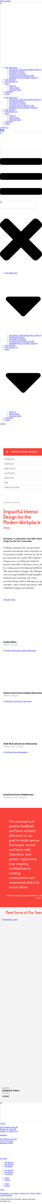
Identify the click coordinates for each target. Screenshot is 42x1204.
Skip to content (5, 1)
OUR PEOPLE (10, 80)
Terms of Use (24, 1193)
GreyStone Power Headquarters (18, 794)
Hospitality (9, 464)
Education (9, 478)
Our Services (9, 1162)
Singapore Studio (15, 90)
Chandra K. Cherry (11, 1090)
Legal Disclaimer (6, 1195)
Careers (7, 1180)
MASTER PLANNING (17, 74)
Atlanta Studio (14, 88)
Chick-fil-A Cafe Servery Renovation (20, 743)
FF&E (6, 482)
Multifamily (9, 473)
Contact (7, 94)
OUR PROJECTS (11, 82)
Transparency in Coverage (9, 1193)
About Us (12, 86)
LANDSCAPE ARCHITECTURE (21, 76)
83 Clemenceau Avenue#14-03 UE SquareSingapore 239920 (8, 1141)
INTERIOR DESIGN (17, 72)
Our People (8, 1166)
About (6, 84)
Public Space (9, 468)
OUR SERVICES (10, 68)
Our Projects (8, 1164)
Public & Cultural (12, 487)
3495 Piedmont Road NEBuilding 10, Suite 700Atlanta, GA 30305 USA (9, 1129)
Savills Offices (10, 642)
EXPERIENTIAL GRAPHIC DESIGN (23, 78)
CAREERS (8, 92)
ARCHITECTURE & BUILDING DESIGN (25, 70)
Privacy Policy (36, 1193)
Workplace (9, 459)
